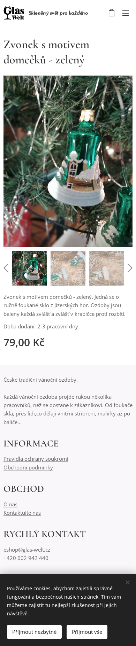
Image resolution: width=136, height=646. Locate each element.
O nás (10, 504)
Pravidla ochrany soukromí (35, 458)
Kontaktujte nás (22, 512)
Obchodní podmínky (28, 467)
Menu (126, 13)
